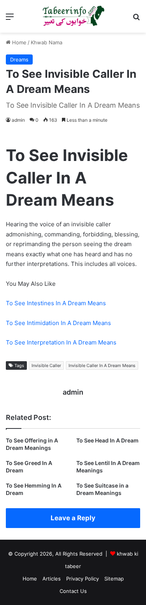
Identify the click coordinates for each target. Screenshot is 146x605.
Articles (51, 578)
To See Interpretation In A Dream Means (61, 342)
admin (18, 120)
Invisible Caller (46, 365)
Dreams (19, 59)
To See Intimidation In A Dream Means (58, 323)
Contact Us (73, 591)
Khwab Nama (46, 42)
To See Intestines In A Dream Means (56, 303)
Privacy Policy (82, 578)
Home (18, 42)
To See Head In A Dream (107, 440)
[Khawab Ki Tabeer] (73, 16)
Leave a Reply (73, 518)
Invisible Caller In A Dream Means (102, 365)
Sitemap (114, 578)
